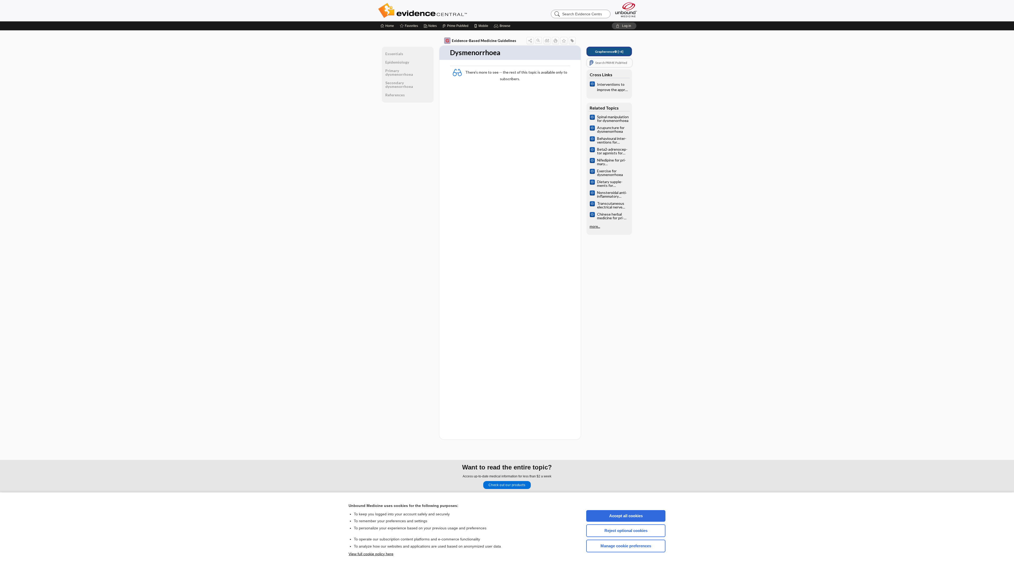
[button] (503, 25)
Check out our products (507, 485)
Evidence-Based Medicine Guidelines (484, 40)
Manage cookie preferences (625, 546)
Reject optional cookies (625, 530)
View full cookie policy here (371, 554)
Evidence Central (444, 10)
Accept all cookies (626, 516)
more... (595, 226)
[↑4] (609, 52)
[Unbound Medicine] (626, 9)
